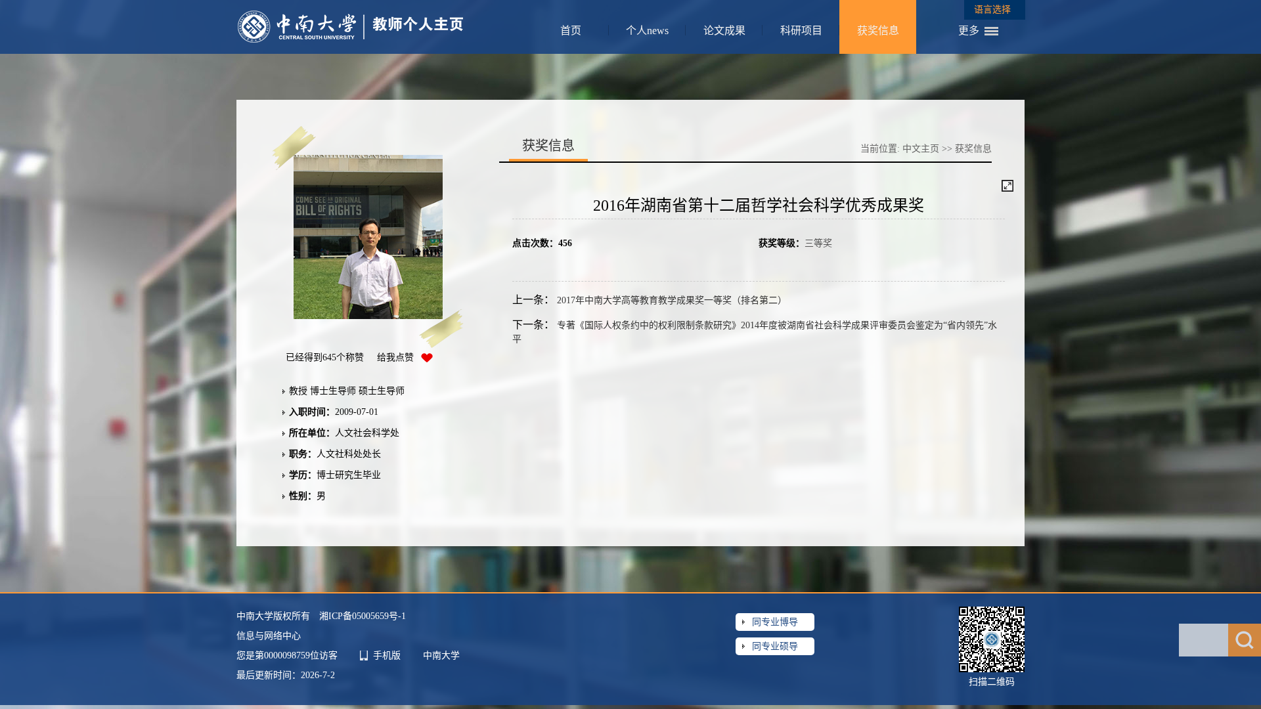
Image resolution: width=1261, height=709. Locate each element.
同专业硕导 (775, 646)
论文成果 (724, 30)
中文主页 (920, 149)
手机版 (387, 655)
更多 (968, 30)
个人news (647, 30)
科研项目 (801, 30)
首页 (570, 30)
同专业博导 (775, 622)
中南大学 (441, 655)
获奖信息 (878, 30)
